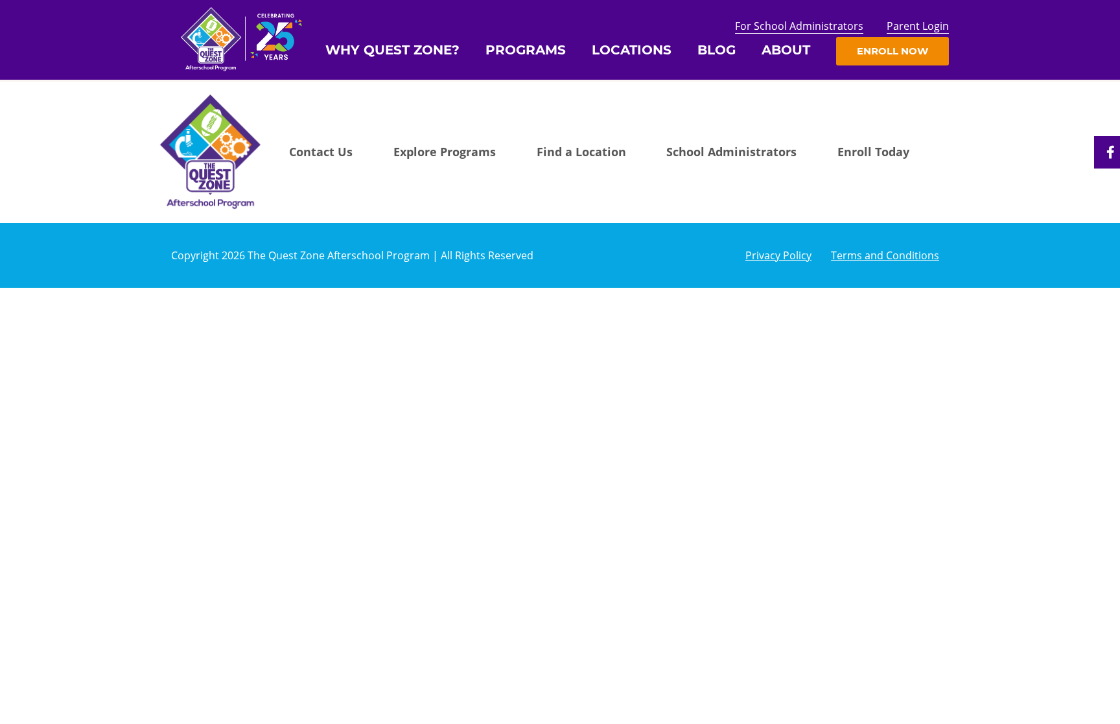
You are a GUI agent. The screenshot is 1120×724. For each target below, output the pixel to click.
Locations (631, 50)
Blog (716, 50)
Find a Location (581, 151)
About (786, 50)
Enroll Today (873, 151)
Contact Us (321, 151)
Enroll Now (892, 51)
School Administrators (731, 151)
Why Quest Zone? (392, 50)
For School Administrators (799, 26)
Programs (525, 50)
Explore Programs (444, 151)
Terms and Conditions (885, 255)
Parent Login (918, 26)
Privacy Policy (778, 255)
